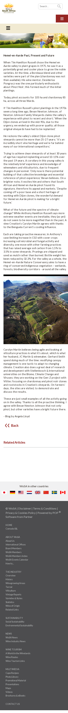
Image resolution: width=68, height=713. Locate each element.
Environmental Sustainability (19, 625)
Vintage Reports (13, 594)
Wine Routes (12, 657)
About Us (10, 540)
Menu (62, 18)
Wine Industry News (15, 641)
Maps (8, 688)
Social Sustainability (15, 621)
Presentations (12, 684)
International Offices (16, 544)
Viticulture (11, 590)
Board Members (13, 548)
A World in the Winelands (18, 653)
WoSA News (12, 637)
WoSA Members (13, 552)
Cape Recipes (12, 673)
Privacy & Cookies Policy (21, 512)
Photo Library (12, 676)
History (9, 579)
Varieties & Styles (14, 598)
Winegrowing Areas (15, 583)
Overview (11, 575)
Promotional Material (16, 680)
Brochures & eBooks (15, 695)
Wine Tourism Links (15, 661)
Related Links (12, 609)
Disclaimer (24, 508)
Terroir (9, 587)
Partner (28, 516)
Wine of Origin (13, 605)
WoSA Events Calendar (17, 559)
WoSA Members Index (16, 556)
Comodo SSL (12, 528)
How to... (10, 563)
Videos (9, 692)
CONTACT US (13, 704)
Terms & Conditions (44, 508)
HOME (9, 525)
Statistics (10, 602)
